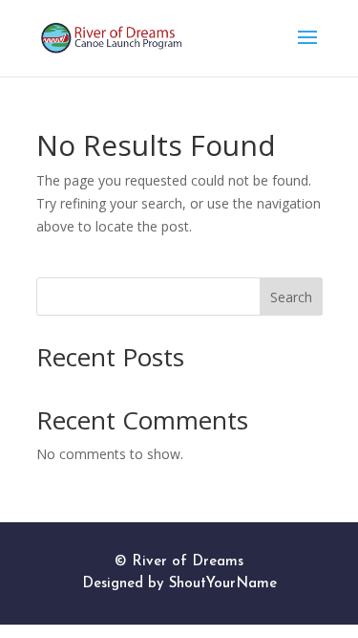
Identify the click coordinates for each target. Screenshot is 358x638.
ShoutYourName (223, 584)
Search (291, 297)
